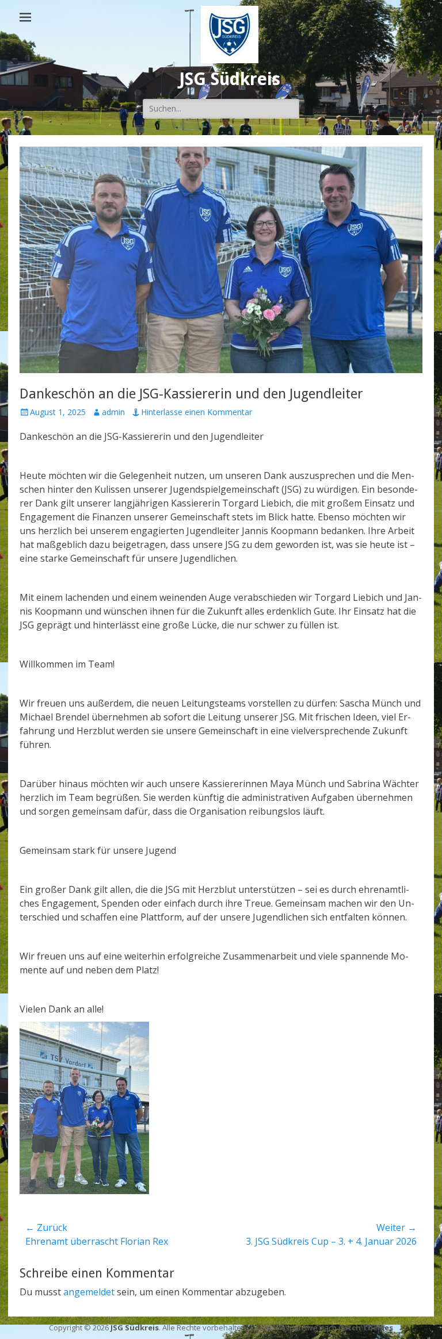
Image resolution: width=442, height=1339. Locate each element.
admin (113, 411)
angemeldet (89, 1292)
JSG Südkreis (229, 79)
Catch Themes (365, 1327)
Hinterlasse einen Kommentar (196, 411)
